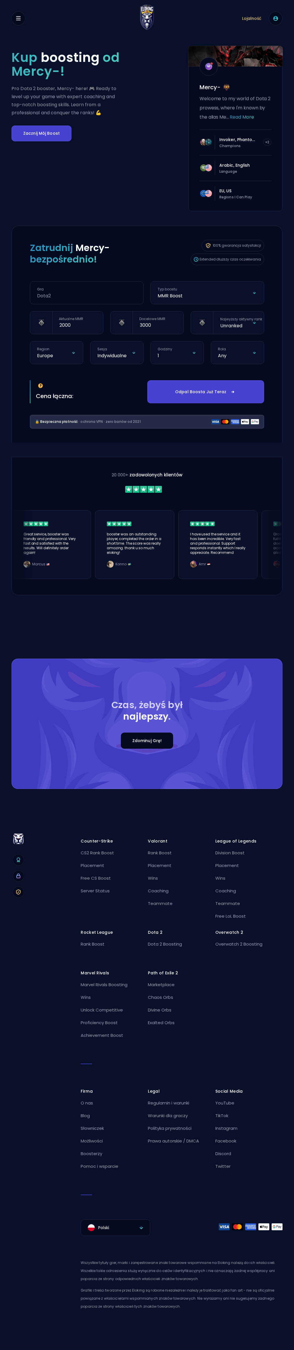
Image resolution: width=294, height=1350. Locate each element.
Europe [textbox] (45, 355)
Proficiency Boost (99, 1023)
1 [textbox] (158, 355)
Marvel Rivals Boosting (104, 985)
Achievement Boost (102, 1035)
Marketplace (161, 985)
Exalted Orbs (161, 1023)
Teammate (160, 903)
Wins (153, 878)
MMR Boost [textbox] (170, 295)
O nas (87, 1103)
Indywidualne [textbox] (112, 355)
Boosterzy (91, 1154)
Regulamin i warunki (168, 1103)
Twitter (223, 1166)
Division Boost (230, 853)
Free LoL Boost (230, 916)
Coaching (158, 891)
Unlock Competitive (102, 1010)
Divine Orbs (159, 1010)
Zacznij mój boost (41, 133)
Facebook (225, 1141)
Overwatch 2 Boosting (238, 944)
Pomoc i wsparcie (99, 1166)
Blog (85, 1116)
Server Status (95, 891)
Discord (223, 1154)
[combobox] (207, 296)
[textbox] (115, 1228)
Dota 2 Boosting (165, 944)
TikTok (221, 1116)
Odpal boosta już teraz (200, 392)
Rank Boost (160, 853)
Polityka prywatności (170, 1128)
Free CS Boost (96, 878)
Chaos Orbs (160, 997)
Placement (92, 865)
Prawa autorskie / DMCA (173, 1141)
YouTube (224, 1103)
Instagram (226, 1128)
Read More (242, 117)
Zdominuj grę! (147, 741)
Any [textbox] (222, 355)
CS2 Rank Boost (97, 853)
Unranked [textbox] (231, 325)
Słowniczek (92, 1128)
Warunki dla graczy (168, 1116)
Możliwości (92, 1141)
